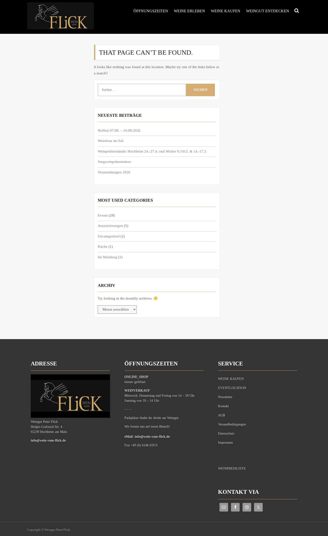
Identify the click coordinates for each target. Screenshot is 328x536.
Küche (103, 246)
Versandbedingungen (232, 424)
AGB (221, 415)
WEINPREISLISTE (232, 468)
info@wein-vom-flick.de (48, 440)
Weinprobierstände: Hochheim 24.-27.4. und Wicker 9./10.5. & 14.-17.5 (152, 151)
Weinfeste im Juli (110, 141)
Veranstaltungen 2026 (114, 172)
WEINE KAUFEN (225, 11)
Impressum (225, 442)
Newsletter (225, 397)
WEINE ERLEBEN (189, 11)
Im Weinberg (107, 257)
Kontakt (223, 406)
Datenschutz (226, 433)
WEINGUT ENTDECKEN (267, 11)
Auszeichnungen (110, 226)
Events (103, 215)
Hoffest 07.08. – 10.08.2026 (119, 130)
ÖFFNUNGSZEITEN (151, 11)
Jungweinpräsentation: (114, 162)
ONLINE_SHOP (136, 377)
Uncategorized (109, 236)
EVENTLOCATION (232, 388)
